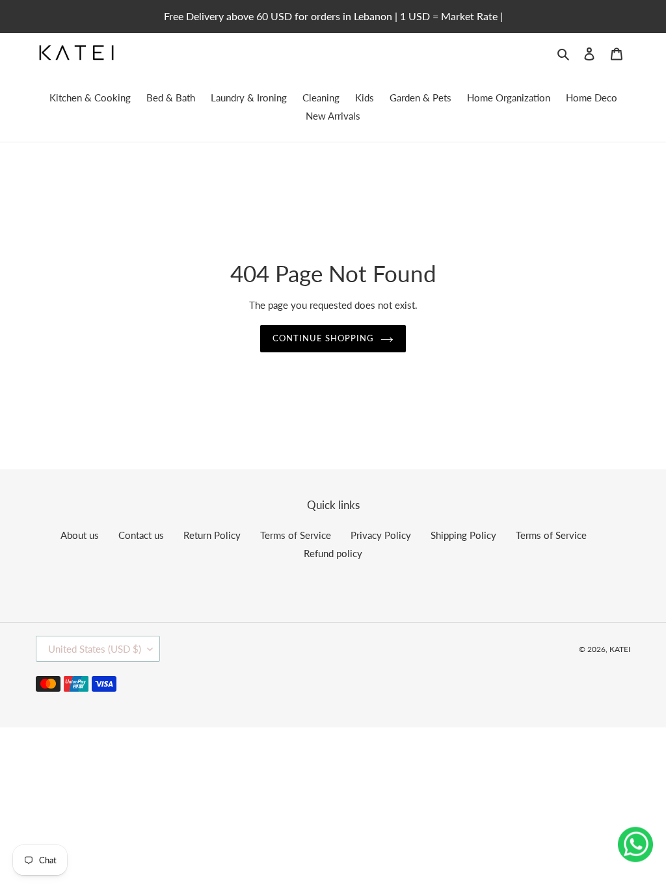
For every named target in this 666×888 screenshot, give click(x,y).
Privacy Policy (381, 535)
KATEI (619, 649)
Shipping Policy (463, 535)
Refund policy (333, 553)
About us (79, 535)
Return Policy (212, 535)
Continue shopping (324, 338)
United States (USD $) (94, 649)
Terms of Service (295, 535)
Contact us (141, 535)
